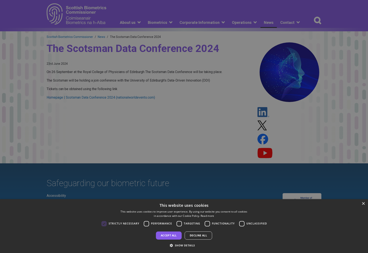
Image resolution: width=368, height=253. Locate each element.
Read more (207, 216)
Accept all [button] (169, 235)
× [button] (363, 203)
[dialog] (184, 226)
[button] (184, 245)
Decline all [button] (198, 235)
